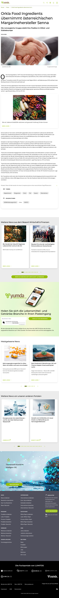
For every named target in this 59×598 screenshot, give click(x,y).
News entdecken (5, 498)
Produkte (23, 544)
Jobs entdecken (25, 530)
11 (34, 446)
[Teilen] (47, 3)
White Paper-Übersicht (27, 524)
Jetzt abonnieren (51, 511)
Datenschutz (18, 589)
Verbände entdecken (26, 503)
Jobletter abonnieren (26, 533)
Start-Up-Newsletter (6, 503)
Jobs (22, 549)
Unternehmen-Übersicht (27, 508)
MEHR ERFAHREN (14, 484)
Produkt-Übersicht (6, 524)
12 (36, 446)
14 (39, 446)
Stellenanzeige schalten (27, 536)
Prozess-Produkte (6, 519)
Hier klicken (15, 323)
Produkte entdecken (6, 514)
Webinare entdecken (6, 530)
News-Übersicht (5, 505)
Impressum (4, 589)
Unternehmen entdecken (27, 498)
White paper (24, 547)
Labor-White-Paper (26, 517)
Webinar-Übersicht (6, 536)
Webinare (23, 552)
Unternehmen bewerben (27, 505)
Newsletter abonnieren (39, 318)
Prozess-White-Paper (26, 519)
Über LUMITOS (18, 584)
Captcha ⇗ (22, 324)
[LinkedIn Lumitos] (57, 589)
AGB (11, 589)
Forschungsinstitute (6, 542)
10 (37, 272)
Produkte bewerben (6, 522)
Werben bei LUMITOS (6, 584)
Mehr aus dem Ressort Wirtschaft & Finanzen (29, 277)
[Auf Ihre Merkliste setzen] (53, 3)
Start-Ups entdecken (26, 500)
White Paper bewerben (26, 522)
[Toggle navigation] (57, 3)
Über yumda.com (29, 584)
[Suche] (44, 3)
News (22, 542)
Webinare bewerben (6, 533)
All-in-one (23, 554)
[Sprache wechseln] (50, 3)
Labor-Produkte (5, 517)
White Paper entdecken (27, 514)
